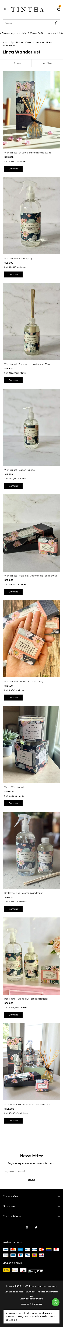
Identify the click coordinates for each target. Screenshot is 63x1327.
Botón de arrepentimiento (31, 1299)
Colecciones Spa (34, 42)
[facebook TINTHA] (35, 1227)
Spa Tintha (17, 42)
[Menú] (5, 9)
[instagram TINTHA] (27, 1227)
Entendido (11, 1319)
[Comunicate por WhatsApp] (55, 1302)
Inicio (5, 42)
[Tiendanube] (32, 1304)
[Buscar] (56, 23)
